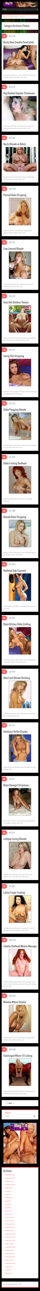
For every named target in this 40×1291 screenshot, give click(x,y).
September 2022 (10, 1175)
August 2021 (9, 1188)
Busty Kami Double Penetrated (18, 42)
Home (5, 17)
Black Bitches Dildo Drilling (17, 624)
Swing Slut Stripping (13, 356)
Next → (11, 1103)
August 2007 (9, 1267)
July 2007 (8, 1270)
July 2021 (8, 1191)
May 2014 (8, 1207)
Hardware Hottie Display (15, 731)
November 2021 (10, 1178)
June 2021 (8, 1194)
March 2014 (8, 1214)
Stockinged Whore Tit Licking (17, 1055)
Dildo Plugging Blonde (14, 409)
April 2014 (8, 1211)
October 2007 (9, 1260)
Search (7, 1113)
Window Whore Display (14, 1002)
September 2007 (10, 1263)
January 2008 (9, 1250)
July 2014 (8, 1201)
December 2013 (10, 1224)
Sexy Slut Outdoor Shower (16, 302)
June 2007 (8, 1273)
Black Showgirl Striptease (16, 785)
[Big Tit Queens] (20, 4)
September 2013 (10, 1234)
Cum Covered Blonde (13, 248)
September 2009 (10, 1247)
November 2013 (10, 1227)
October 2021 (9, 1181)
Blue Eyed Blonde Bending (16, 678)
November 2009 (10, 1240)
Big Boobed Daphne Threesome (19, 93)
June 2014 (8, 1204)
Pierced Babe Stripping (14, 195)
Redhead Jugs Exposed (14, 570)
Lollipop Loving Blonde (14, 839)
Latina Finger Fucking (14, 892)
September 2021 (10, 1184)
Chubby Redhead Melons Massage (20, 946)
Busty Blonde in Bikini (14, 144)
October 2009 (9, 1244)
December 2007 (10, 1253)
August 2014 (9, 1198)
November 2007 (10, 1257)
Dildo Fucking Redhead (14, 463)
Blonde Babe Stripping (14, 517)
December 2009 (10, 1237)
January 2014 (9, 1221)
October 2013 (9, 1230)
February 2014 (9, 1217)
